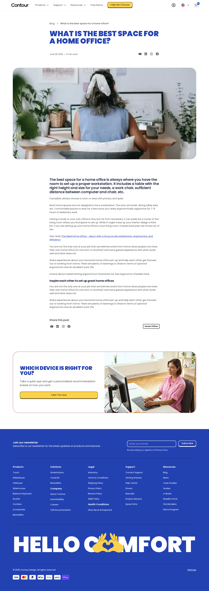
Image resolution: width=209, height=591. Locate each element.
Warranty (93, 472)
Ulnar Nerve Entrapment (100, 510)
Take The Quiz (59, 395)
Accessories (19, 509)
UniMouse (17, 483)
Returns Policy (95, 493)
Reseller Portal (170, 498)
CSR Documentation (60, 510)
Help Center (131, 483)
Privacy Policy (95, 488)
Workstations (57, 472)
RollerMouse (19, 477)
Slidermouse (19, 488)
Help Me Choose (120, 4)
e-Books (167, 493)
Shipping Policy (95, 483)
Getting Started (133, 477)
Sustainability (57, 499)
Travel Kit (55, 477)
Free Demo (97, 5)
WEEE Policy (93, 498)
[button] (42, 5)
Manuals (130, 493)
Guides (166, 488)
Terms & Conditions (98, 477)
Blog (165, 472)
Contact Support (134, 472)
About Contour (57, 494)
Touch (16, 472)
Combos (17, 504)
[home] (20, 5)
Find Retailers (170, 504)
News (166, 477)
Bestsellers (18, 514)
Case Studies (170, 483)
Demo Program (171, 509)
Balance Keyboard (22, 493)
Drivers (129, 488)
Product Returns (134, 498)
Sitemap (192, 569)
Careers (54, 504)
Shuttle (16, 498)
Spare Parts (131, 504)
